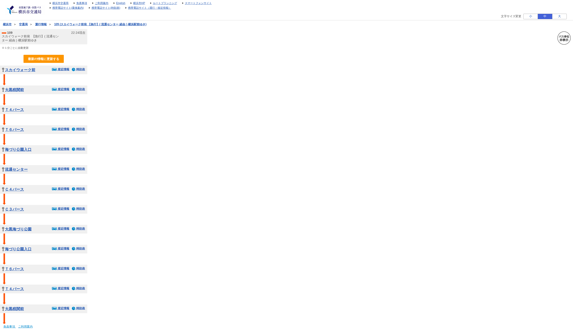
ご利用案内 (25, 326)
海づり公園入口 (18, 149)
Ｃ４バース (14, 189)
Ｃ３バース (14, 209)
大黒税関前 (14, 90)
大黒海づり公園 (18, 229)
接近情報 (63, 69)
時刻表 (80, 69)
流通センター (16, 169)
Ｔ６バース (14, 130)
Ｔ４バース (14, 110)
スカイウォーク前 (20, 70)
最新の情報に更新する (43, 59)
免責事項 (9, 326)
